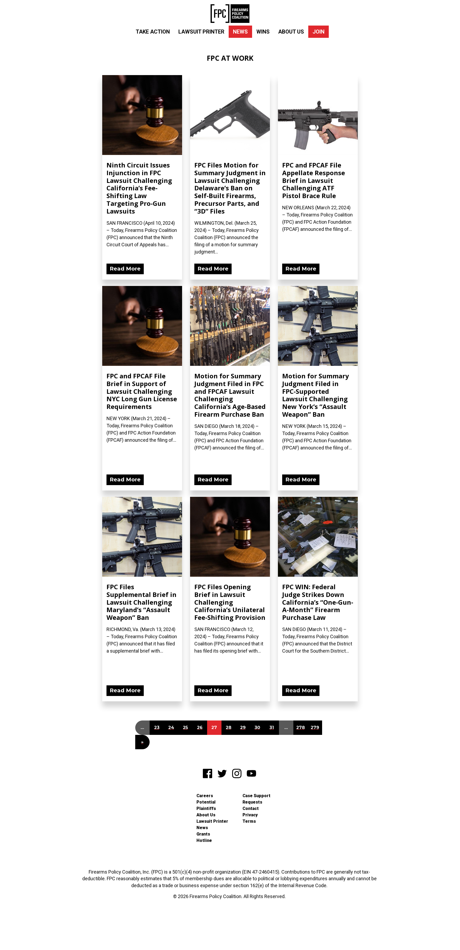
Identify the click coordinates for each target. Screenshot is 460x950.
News (240, 31)
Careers (204, 795)
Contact (251, 808)
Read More (125, 268)
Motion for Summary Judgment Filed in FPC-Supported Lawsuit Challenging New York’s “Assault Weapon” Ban (315, 395)
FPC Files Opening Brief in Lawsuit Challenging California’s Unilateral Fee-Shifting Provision (229, 602)
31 (271, 727)
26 (200, 727)
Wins (263, 31)
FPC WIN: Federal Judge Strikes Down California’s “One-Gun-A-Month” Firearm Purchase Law (317, 602)
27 (214, 727)
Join (319, 31)
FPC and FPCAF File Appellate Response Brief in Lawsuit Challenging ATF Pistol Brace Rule (313, 180)
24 (171, 727)
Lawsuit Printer (201, 31)
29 (243, 727)
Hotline (204, 840)
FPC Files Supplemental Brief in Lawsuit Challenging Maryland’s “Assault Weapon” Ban (141, 602)
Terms (249, 821)
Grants (203, 834)
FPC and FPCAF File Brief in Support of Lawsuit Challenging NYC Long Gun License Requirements (141, 391)
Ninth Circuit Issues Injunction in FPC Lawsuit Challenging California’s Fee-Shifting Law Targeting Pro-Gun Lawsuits (139, 188)
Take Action (153, 31)
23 (156, 727)
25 (185, 727)
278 (300, 727)
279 (315, 727)
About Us (291, 31)
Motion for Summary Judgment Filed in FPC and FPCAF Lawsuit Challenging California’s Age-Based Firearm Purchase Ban (230, 395)
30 (257, 727)
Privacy (250, 814)
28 (228, 727)
